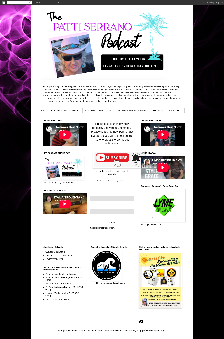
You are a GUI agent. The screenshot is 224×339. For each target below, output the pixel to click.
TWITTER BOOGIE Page (57, 299)
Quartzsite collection (55, 252)
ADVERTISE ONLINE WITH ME (65, 110)
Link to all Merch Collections (59, 255)
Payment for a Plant (55, 259)
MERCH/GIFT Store (94, 110)
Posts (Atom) (109, 228)
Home (112, 223)
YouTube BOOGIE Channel (58, 283)
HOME (43, 110)
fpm (143, 330)
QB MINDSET (158, 110)
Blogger (162, 330)
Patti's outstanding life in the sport (61, 274)
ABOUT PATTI (175, 110)
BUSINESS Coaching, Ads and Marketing (127, 110)
